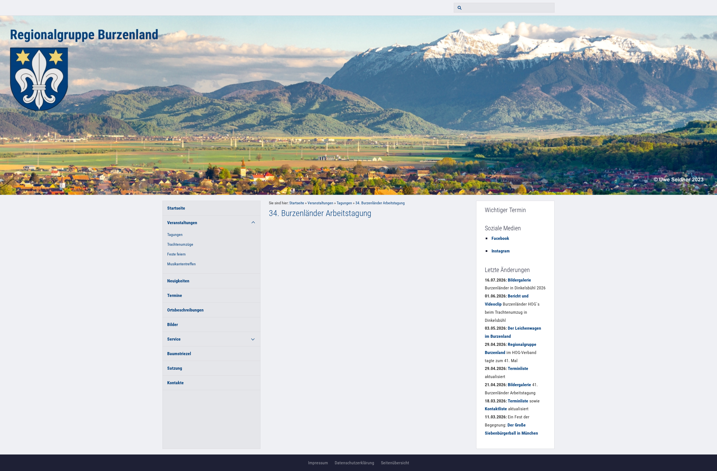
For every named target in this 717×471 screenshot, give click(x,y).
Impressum (318, 462)
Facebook (500, 238)
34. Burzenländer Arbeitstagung (380, 203)
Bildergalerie (519, 280)
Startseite (176, 208)
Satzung (174, 368)
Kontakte (175, 382)
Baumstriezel (179, 353)
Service (174, 339)
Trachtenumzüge (180, 244)
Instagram (501, 251)
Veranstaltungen (182, 222)
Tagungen (175, 234)
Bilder (172, 324)
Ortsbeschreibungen (185, 310)
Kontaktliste (496, 408)
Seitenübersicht (395, 462)
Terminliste (518, 368)
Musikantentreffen (181, 264)
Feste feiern (176, 254)
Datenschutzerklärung (354, 462)
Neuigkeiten (178, 280)
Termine (174, 295)
